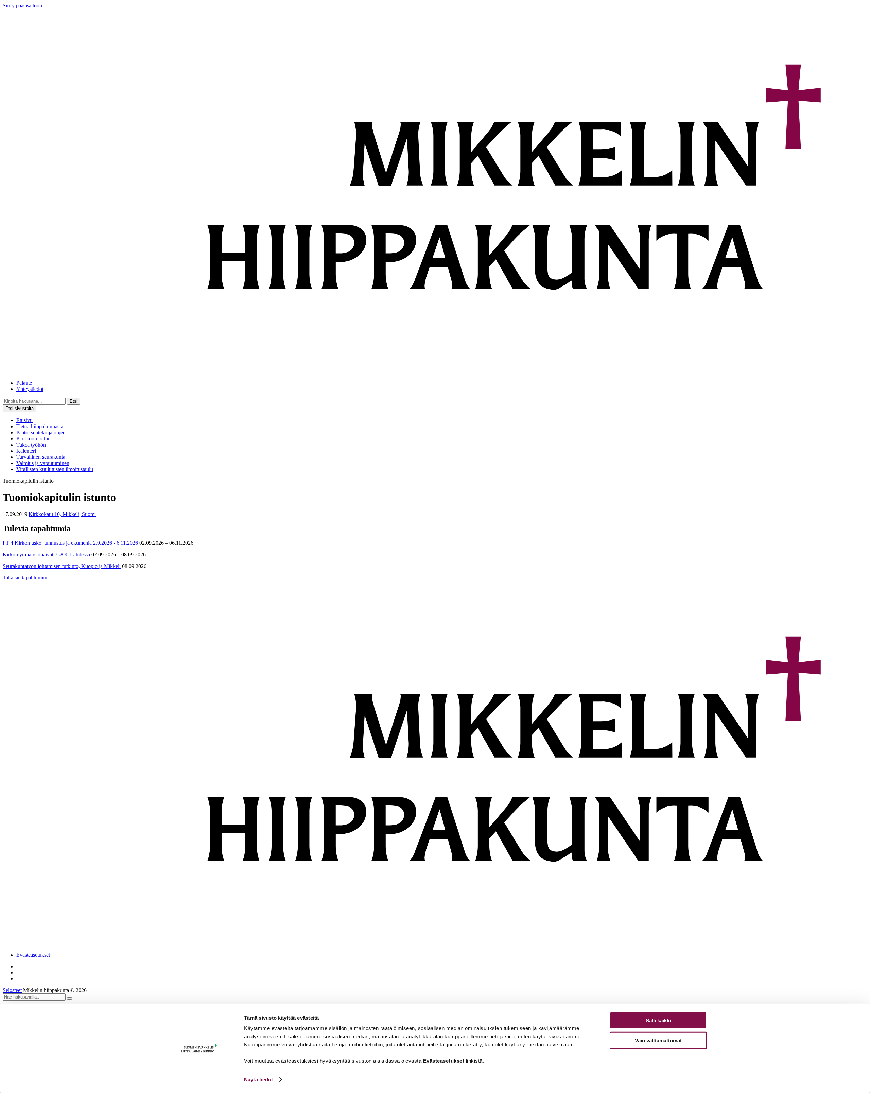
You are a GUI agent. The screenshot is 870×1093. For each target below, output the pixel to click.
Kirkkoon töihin (33, 438)
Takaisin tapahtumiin (25, 577)
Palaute (24, 383)
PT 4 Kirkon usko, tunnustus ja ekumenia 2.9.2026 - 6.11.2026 (70, 543)
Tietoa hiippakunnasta (39, 426)
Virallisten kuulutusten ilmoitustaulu (54, 469)
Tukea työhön (31, 445)
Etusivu (24, 420)
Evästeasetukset (33, 955)
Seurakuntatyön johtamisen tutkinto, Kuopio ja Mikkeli (62, 566)
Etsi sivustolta (19, 408)
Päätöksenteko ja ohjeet (41, 432)
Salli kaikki (658, 1020)
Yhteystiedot (30, 389)
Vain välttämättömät (658, 1040)
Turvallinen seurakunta (40, 457)
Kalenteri (26, 451)
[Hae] (69, 998)
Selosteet (12, 990)
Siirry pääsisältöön (22, 5)
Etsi (73, 401)
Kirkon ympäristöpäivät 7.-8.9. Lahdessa (46, 554)
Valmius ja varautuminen (42, 463)
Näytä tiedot (258, 1079)
